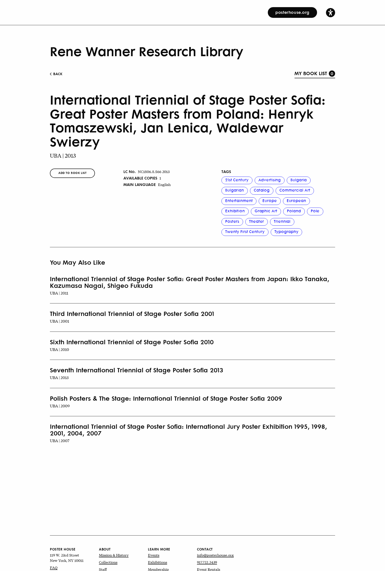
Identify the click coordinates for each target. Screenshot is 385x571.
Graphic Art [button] (266, 210)
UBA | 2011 (59, 293)
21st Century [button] (237, 179)
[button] (330, 12)
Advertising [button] (269, 179)
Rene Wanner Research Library (146, 50)
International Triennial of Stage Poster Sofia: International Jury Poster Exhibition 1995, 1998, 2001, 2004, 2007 (188, 429)
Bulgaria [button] (299, 179)
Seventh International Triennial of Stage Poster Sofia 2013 (136, 370)
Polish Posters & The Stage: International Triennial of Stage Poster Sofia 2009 (166, 398)
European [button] (296, 200)
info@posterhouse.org (215, 554)
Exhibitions (157, 562)
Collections (108, 562)
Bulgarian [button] (234, 190)
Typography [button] (286, 231)
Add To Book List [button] (72, 173)
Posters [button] (232, 221)
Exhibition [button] (235, 210)
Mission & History (114, 554)
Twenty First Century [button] (245, 231)
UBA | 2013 (63, 155)
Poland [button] (294, 210)
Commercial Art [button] (294, 190)
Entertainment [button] (239, 200)
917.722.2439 (207, 562)
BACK (57, 73)
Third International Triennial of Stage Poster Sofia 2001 (132, 313)
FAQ (53, 567)
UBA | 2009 (60, 405)
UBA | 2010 (59, 349)
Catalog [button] (262, 190)
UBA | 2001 (59, 321)
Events (153, 554)
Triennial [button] (282, 221)
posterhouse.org (292, 12)
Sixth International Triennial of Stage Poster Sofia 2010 (132, 341)
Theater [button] (256, 221)
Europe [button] (269, 200)
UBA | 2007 (59, 440)
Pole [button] (315, 210)
